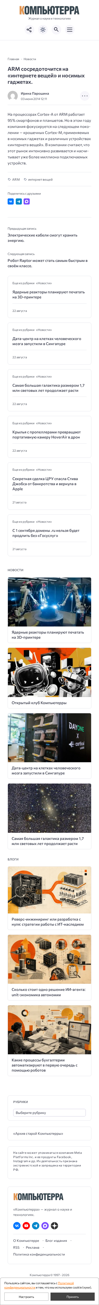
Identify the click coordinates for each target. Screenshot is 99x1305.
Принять (73, 1296)
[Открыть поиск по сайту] (56, 30)
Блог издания (56, 1241)
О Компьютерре (26, 1241)
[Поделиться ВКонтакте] (11, 201)
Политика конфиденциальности (39, 1254)
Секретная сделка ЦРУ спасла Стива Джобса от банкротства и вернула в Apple (45, 483)
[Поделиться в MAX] (27, 201)
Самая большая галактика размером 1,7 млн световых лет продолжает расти (48, 388)
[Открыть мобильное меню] (70, 30)
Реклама (32, 1247)
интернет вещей (40, 179)
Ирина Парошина (35, 93)
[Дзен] (54, 1225)
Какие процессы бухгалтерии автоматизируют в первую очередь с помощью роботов (44, 1065)
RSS (16, 1247)
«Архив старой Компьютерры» (38, 1133)
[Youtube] (26, 1225)
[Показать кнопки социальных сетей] (29, 30)
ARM (16, 179)
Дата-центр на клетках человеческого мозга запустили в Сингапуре (46, 341)
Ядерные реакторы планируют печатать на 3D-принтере (48, 294)
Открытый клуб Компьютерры (39, 702)
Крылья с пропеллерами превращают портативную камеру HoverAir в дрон (46, 434)
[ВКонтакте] (17, 1225)
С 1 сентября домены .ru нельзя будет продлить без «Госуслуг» (45, 533)
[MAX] (45, 1225)
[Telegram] (35, 1225)
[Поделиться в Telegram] (19, 201)
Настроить (26, 1296)
